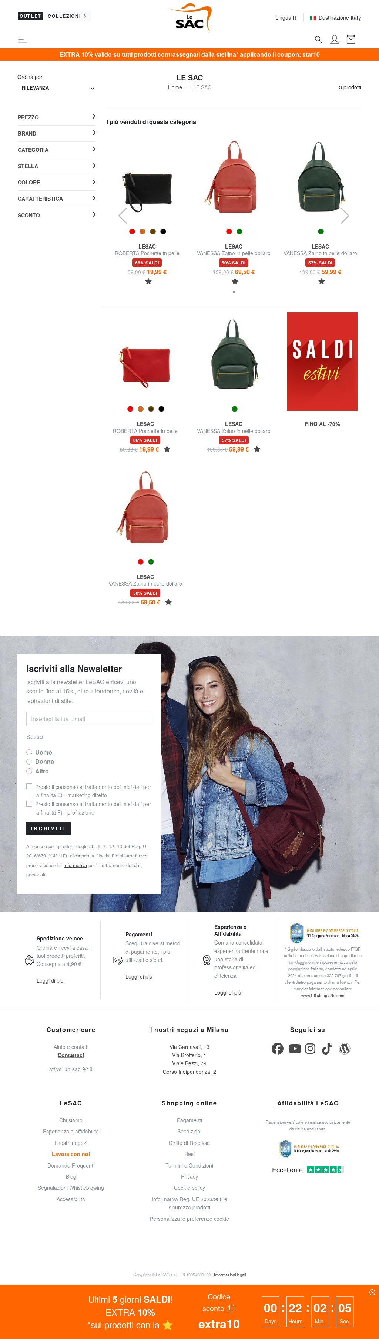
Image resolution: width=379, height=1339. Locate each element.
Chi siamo (71, 1120)
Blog (71, 1176)
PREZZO (28, 117)
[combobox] (58, 88)
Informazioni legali (230, 1275)
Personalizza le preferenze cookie (189, 1218)
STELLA (28, 166)
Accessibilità (71, 1199)
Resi (189, 1154)
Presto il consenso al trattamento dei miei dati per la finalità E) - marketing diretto (93, 791)
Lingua (286, 17)
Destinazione (340, 17)
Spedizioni (189, 1131)
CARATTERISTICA (40, 198)
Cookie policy (189, 1187)
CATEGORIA (33, 149)
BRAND (27, 133)
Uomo (43, 752)
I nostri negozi (70, 1142)
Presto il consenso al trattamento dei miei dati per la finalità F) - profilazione (93, 808)
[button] (234, 292)
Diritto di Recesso (189, 1142)
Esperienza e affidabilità (71, 1131)
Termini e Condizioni (189, 1165)
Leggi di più (50, 980)
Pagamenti (189, 1120)
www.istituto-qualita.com (322, 995)
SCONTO (29, 215)
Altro (42, 771)
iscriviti (48, 828)
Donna (44, 761)
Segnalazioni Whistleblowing (71, 1187)
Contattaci (71, 1055)
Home (175, 87)
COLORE (29, 182)
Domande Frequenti (70, 1165)
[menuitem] (56, 117)
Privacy (189, 1176)
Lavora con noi (71, 1154)
